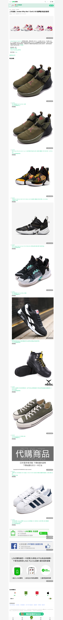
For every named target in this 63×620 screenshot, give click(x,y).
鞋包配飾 (17, 9)
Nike (16, 52)
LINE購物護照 (22, 604)
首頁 (10, 9)
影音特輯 (13, 9)
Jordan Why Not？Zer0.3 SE (16, 41)
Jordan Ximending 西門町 (15, 49)
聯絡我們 (43, 604)
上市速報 (21, 45)
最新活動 (17, 604)
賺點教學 (35, 604)
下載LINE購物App (12, 604)
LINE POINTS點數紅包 (29, 604)
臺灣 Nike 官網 (13, 48)
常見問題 (39, 604)
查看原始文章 (12, 55)
